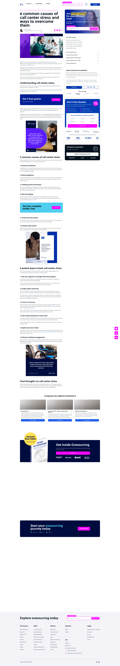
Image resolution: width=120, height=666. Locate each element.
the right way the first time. (45, 339)
